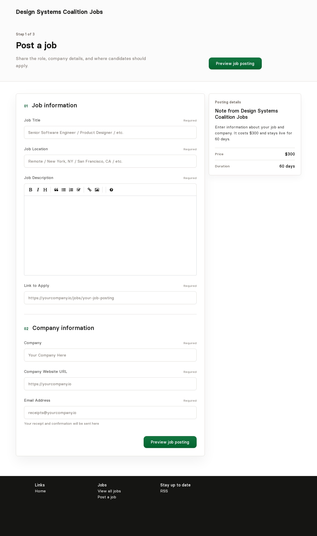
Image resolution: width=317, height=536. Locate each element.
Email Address (37, 400)
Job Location (36, 148)
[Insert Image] (97, 189)
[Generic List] (63, 189)
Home (40, 490)
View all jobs (109, 490)
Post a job (107, 496)
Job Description (38, 177)
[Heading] (45, 189)
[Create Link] (89, 189)
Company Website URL (45, 371)
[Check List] (78, 189)
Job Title (32, 120)
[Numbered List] (71, 189)
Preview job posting (235, 63)
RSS (164, 490)
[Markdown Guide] (111, 189)
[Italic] (38, 189)
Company (33, 342)
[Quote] (56, 189)
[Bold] (30, 189)
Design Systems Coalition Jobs (59, 11)
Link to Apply (36, 285)
